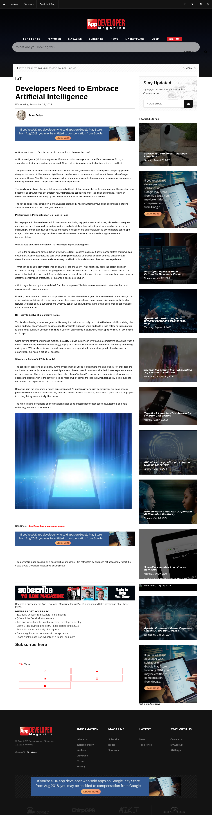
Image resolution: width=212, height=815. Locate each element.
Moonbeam (32, 752)
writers (14, 4)
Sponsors (113, 750)
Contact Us (176, 739)
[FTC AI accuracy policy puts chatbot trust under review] (168, 452)
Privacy (81, 766)
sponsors (29, 4)
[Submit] (206, 52)
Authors (81, 750)
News (114, 39)
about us (82, 739)
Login (156, 39)
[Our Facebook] (184, 4)
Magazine (75, 39)
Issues (111, 744)
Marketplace (134, 39)
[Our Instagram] (200, 4)
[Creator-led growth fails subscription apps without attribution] (168, 360)
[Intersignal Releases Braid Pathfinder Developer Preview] (168, 258)
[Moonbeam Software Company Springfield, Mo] (38, 810)
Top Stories (31, 39)
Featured (54, 39)
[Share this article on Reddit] (97, 678)
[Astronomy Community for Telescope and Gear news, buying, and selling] (174, 810)
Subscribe (96, 39)
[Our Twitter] (192, 4)
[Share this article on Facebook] (44, 671)
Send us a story (48, 4)
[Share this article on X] (97, 671)
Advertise (82, 755)
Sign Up (174, 39)
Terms (80, 761)
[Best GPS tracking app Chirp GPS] (83, 810)
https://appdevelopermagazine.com (46, 526)
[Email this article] (44, 685)
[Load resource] (75, 134)
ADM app (175, 750)
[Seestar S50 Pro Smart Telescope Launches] (168, 144)
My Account (176, 744)
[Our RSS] (208, 4)
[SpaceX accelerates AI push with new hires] (168, 553)
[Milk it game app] (128, 810)
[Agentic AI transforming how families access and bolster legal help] (168, 310)
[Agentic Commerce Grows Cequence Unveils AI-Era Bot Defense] (168, 618)
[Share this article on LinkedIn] (44, 678)
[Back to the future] (4, 4)
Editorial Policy (85, 744)
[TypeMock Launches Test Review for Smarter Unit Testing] (168, 406)
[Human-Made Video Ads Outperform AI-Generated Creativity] (168, 501)
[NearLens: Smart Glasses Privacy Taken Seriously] (168, 587)
